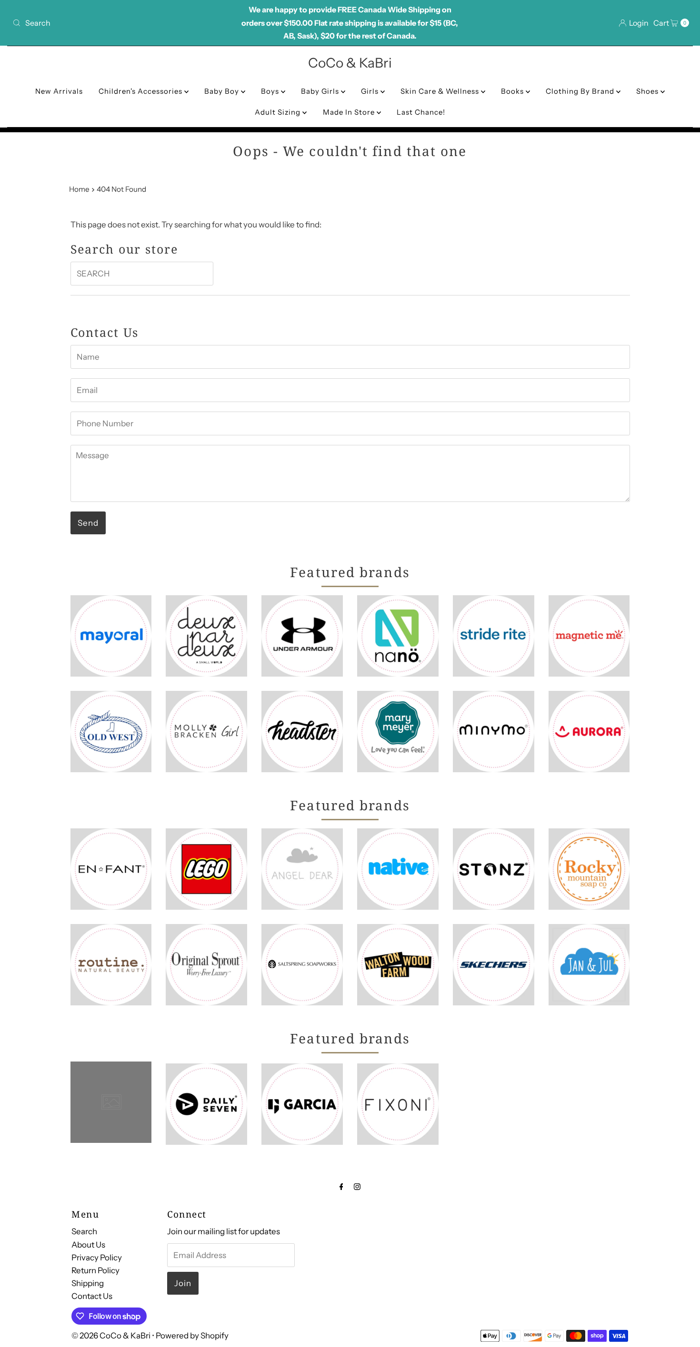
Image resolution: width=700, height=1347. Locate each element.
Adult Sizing (278, 112)
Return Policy (95, 1270)
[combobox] (120, 22)
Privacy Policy (96, 1257)
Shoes (648, 91)
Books (513, 91)
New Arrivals (59, 91)
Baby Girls (321, 91)
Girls (370, 91)
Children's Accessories (141, 91)
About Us (88, 1244)
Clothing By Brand (581, 91)
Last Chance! (421, 112)
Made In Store (350, 112)
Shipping (87, 1283)
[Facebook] (341, 1186)
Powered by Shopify (192, 1335)
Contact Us (91, 1296)
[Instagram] (357, 1186)
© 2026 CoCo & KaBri (110, 1335)
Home (79, 189)
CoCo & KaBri (350, 63)
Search (84, 1231)
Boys (271, 91)
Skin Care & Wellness (440, 91)
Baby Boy (222, 91)
